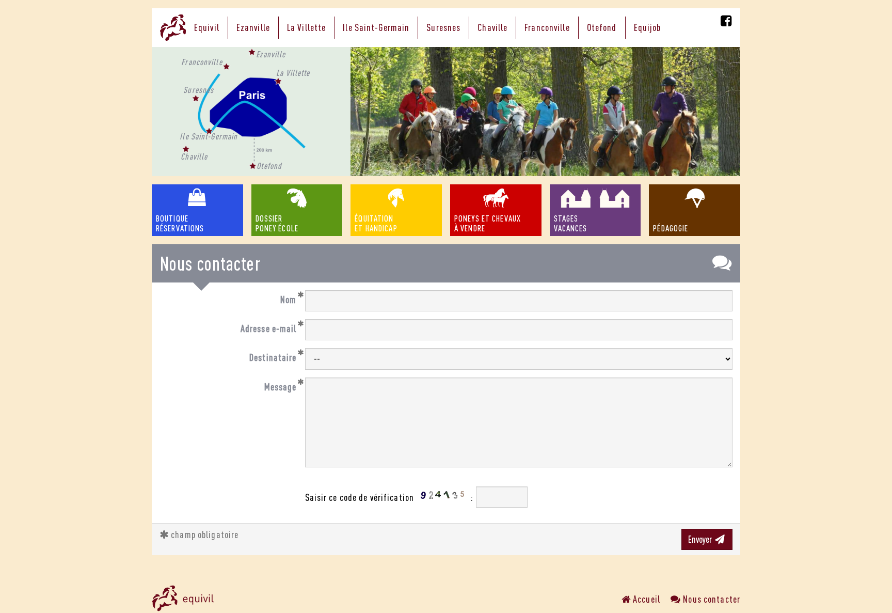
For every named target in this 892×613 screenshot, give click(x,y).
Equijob (647, 27)
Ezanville (253, 27)
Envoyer (700, 539)
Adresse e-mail (269, 328)
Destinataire (272, 357)
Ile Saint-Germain (376, 27)
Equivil (206, 27)
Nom (288, 299)
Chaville (492, 27)
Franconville (546, 27)
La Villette (306, 27)
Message (280, 386)
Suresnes (443, 27)
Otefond (602, 27)
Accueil (645, 599)
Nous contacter (710, 599)
